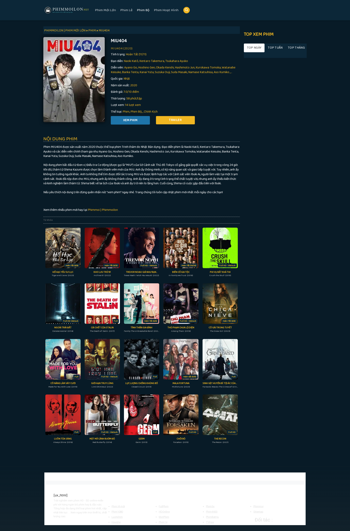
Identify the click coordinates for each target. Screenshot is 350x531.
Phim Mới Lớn (105, 10)
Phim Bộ (143, 10)
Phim (126, 111)
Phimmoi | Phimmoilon (103, 209)
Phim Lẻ (126, 10)
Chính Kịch (151, 111)
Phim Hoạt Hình (166, 10)
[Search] (186, 10)
